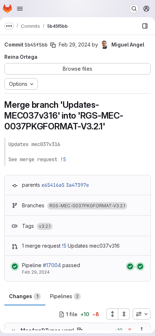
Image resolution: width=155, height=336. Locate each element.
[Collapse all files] (124, 314)
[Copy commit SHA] (53, 45)
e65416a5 (53, 185)
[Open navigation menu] (20, 8)
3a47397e (77, 185)
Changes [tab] (23, 296)
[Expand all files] (112, 314)
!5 (63, 159)
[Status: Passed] (14, 266)
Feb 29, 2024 (74, 44)
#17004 (52, 265)
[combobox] (142, 314)
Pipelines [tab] (64, 296)
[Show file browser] (145, 26)
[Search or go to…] (134, 8)
